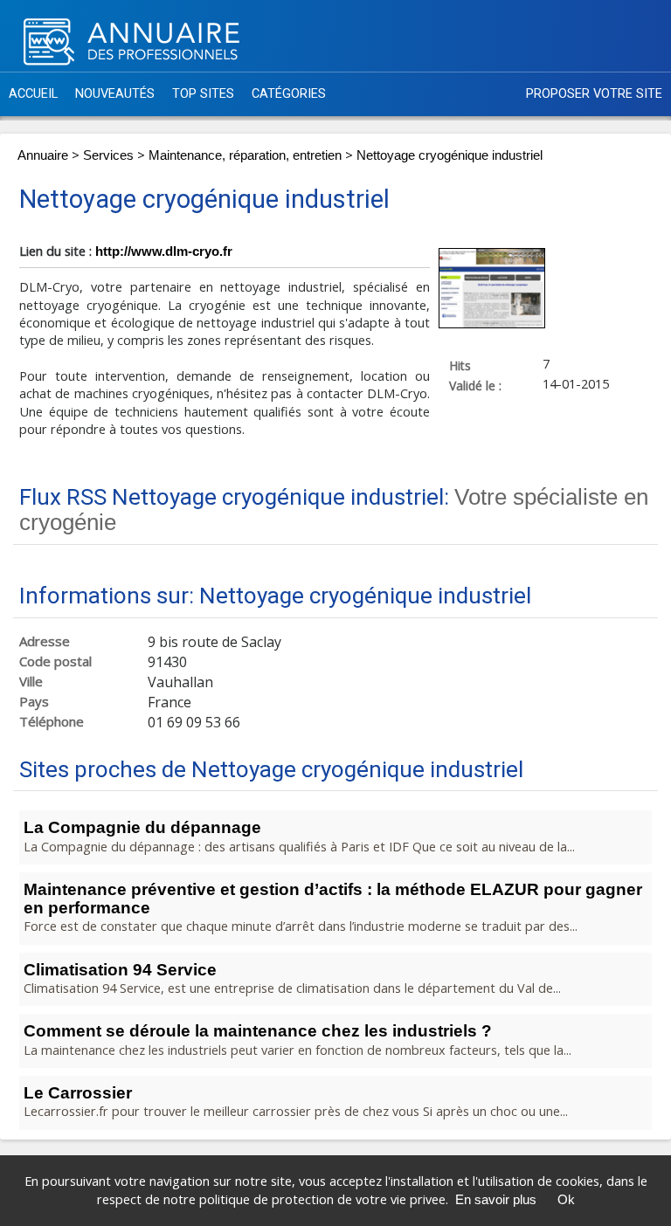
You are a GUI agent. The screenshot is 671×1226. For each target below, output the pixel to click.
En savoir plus (495, 1200)
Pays (34, 701)
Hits (460, 365)
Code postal (55, 661)
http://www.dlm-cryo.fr (163, 251)
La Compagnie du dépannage (142, 827)
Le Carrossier (78, 1093)
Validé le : (475, 385)
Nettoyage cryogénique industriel (449, 155)
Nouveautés (115, 93)
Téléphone (51, 721)
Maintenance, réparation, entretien (245, 155)
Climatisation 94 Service (120, 970)
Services (108, 155)
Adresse (44, 641)
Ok (566, 1200)
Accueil (33, 93)
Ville (31, 681)
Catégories (289, 93)
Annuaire (42, 155)
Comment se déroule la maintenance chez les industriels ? (258, 1031)
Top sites (203, 93)
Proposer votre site (594, 93)
